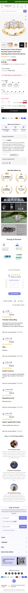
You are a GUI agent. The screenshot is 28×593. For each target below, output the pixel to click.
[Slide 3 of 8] (15, 45)
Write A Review (14, 293)
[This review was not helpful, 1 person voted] (20, 431)
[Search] (25, 11)
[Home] (8, 6)
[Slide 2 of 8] (9, 45)
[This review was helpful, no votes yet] (18, 332)
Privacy (13, 530)
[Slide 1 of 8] (3, 45)
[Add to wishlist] (25, 19)
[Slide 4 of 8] (21, 45)
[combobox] (12, 11)
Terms (9, 530)
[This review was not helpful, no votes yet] (20, 332)
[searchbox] (8, 301)
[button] (24, 64)
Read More (13, 155)
